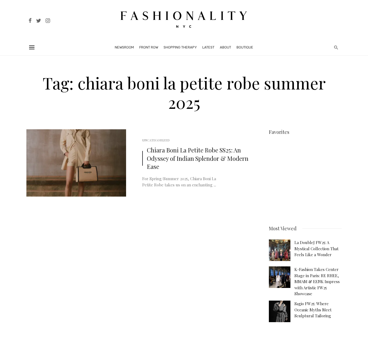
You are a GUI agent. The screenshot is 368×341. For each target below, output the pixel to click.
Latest (208, 47)
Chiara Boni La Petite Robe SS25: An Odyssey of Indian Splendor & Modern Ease (197, 158)
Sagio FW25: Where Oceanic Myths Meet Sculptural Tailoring (313, 309)
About (225, 47)
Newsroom (124, 47)
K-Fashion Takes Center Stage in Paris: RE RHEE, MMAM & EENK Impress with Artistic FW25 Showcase (317, 281)
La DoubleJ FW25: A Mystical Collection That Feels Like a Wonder (316, 248)
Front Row (148, 47)
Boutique (245, 47)
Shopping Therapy (180, 47)
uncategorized (156, 140)
